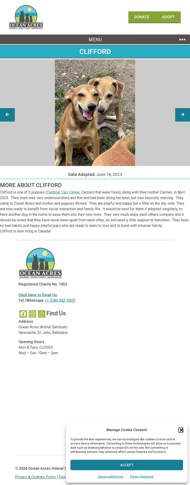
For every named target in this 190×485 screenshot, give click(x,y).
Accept (126, 465)
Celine (74, 192)
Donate (142, 17)
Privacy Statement (142, 476)
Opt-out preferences (110, 476)
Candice (53, 192)
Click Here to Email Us (38, 295)
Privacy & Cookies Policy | (37, 477)
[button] (180, 430)
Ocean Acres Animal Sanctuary (55, 468)
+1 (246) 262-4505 (59, 300)
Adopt (168, 17)
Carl (64, 192)
